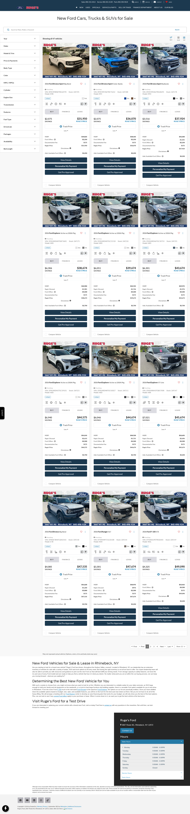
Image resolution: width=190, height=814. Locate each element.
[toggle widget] (5, 808)
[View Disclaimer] (65, 104)
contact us (107, 705)
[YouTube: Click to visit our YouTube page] (28, 800)
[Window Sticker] (85, 103)
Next (162, 646)
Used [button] (88, 7)
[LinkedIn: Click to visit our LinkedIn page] (34, 800)
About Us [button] (158, 7)
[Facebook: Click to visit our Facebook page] (21, 800)
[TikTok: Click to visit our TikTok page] (48, 800)
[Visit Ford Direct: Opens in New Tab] (68, 809)
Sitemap (39, 806)
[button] (87, 60)
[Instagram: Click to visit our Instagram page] (41, 800)
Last (170, 646)
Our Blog (169, 7)
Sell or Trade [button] (125, 7)
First (134, 646)
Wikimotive (63, 806)
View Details (65, 160)
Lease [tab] (80, 112)
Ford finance (70, 694)
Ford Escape (81, 689)
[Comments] (81, 103)
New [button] (81, 7)
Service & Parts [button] (109, 7)
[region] (66, 144)
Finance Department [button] (142, 7)
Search (177, 30)
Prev (142, 646)
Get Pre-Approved (66, 172)
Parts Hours (126, 777)
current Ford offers (60, 696)
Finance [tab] (66, 112)
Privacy (45, 806)
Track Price (67, 126)
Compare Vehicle (55, 185)
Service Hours (127, 773)
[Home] (76, 7)
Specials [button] (96, 7)
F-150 (59, 689)
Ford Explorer (102, 689)
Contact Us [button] (127, 731)
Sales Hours (126, 742)
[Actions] (85, 84)
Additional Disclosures (74, 806)
